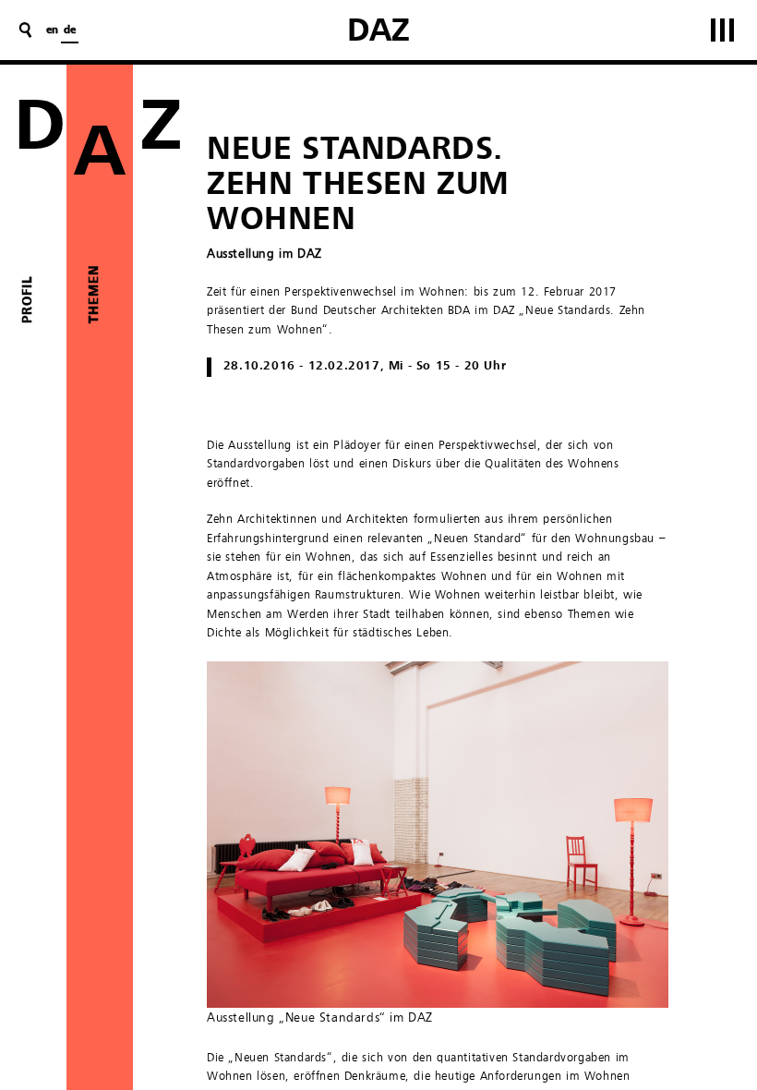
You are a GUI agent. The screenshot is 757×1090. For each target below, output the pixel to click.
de (70, 30)
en (52, 30)
